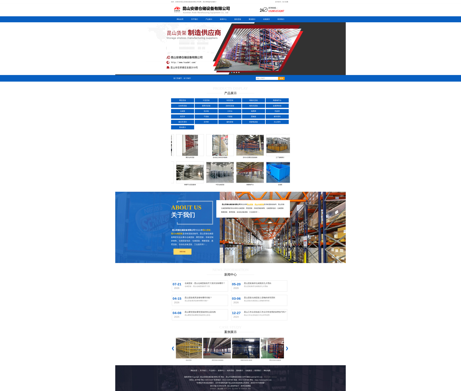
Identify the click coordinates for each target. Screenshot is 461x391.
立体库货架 (182, 106)
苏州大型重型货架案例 (271, 157)
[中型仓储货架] (241, 172)
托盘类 (277, 111)
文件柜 (206, 122)
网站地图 (267, 370)
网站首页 (180, 19)
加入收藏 (285, 2)
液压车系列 (182, 122)
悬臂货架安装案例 (205, 360)
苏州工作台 (227, 388)
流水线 (206, 111)
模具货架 (237, 19)
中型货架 (206, 100)
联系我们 (281, 19)
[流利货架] (181, 172)
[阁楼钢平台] (271, 172)
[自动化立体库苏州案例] (241, 145)
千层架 (206, 116)
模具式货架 (253, 106)
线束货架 (176, 360)
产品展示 (209, 19)
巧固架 (229, 116)
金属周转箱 (277, 106)
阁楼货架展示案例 (234, 360)
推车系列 (277, 116)
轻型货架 (230, 100)
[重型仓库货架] (211, 145)
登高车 (182, 116)
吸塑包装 (244, 388)
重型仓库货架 (210, 157)
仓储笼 (182, 111)
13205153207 (276, 11)
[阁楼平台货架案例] (211, 172)
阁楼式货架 (253, 100)
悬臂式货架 (206, 106)
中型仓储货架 (241, 184)
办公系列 (277, 122)
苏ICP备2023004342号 (218, 386)
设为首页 (278, 2)
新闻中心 (223, 19)
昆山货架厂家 (236, 388)
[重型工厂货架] (181, 145)
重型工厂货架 (180, 157)
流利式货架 (230, 106)
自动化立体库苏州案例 (241, 157)
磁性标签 (230, 122)
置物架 (253, 116)
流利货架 (181, 184)
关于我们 (194, 19)
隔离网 (253, 111)
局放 (249, 388)
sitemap (274, 377)
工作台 (229, 111)
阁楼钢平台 (277, 100)
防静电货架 (253, 122)
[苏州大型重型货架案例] (271, 145)
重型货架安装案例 (262, 360)
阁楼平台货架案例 (211, 184)
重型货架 (182, 100)
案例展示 (252, 19)
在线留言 (266, 19)
